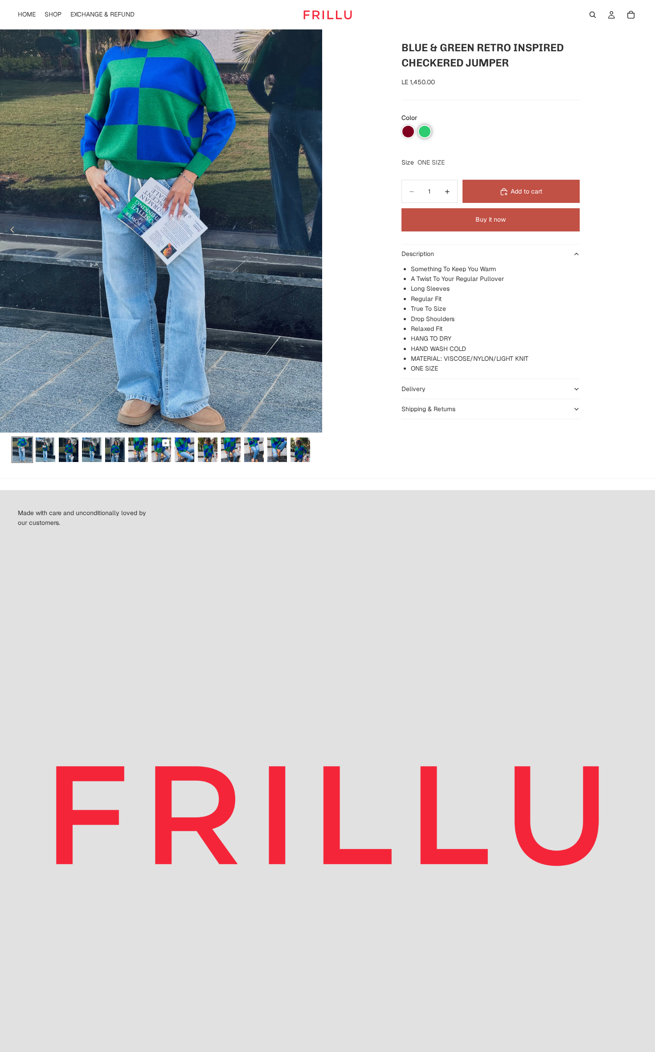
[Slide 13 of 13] (300, 449)
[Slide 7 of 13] (161, 449)
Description (417, 254)
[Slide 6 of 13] (138, 449)
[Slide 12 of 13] (277, 449)
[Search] (592, 15)
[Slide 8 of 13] (184, 449)
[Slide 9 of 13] (207, 449)
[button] (408, 131)
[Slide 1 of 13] (22, 449)
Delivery (413, 389)
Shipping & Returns (428, 409)
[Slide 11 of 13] (254, 449)
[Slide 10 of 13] (231, 449)
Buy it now (490, 220)
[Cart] (631, 15)
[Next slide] (312, 231)
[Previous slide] (10, 231)
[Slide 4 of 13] (92, 449)
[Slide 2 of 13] (45, 449)
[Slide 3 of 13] (68, 449)
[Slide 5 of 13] (115, 449)
